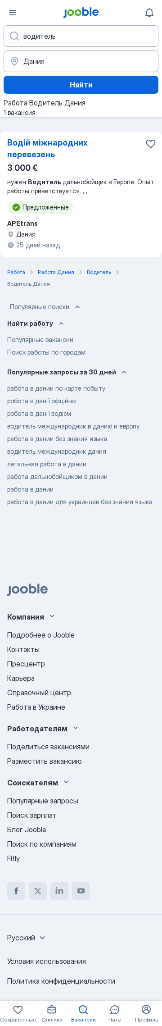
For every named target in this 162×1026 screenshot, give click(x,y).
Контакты (23, 649)
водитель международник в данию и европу (73, 426)
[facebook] (16, 891)
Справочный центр (39, 692)
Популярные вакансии (40, 339)
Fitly (13, 858)
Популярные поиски (39, 306)
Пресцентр (26, 663)
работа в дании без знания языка (57, 438)
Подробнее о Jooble (41, 634)
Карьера (21, 678)
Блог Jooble (26, 829)
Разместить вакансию (44, 761)
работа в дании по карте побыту (56, 388)
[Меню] (13, 13)
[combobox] (27, 938)
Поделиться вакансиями (48, 746)
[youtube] (81, 891)
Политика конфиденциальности (61, 980)
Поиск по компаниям (41, 843)
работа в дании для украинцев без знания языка (80, 502)
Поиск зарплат (32, 815)
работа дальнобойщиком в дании (57, 476)
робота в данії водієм (39, 413)
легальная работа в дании (46, 464)
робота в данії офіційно (41, 401)
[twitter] (38, 891)
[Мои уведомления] (149, 12)
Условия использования (46, 961)
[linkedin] (59, 891)
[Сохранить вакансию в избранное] (150, 143)
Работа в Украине (36, 706)
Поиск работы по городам (46, 352)
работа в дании (30, 489)
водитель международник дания (56, 451)
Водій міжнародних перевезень (47, 148)
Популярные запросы (42, 800)
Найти (81, 84)
